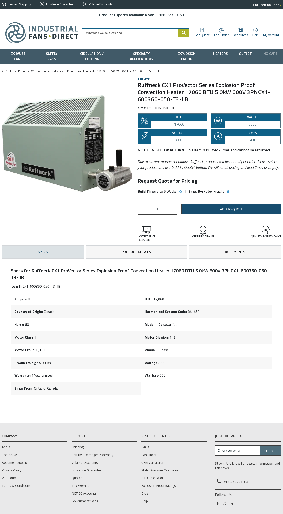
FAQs (145, 447)
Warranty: (22, 375)
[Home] (40, 33)
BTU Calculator (152, 478)
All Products (9, 71)
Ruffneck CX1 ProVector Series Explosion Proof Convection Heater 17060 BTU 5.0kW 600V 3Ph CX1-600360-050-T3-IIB (89, 71)
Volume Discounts (85, 462)
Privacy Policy (11, 470)
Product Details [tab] (136, 251)
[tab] (141, 331)
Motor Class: (24, 337)
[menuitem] (19, 56)
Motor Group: (24, 350)
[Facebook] (218, 503)
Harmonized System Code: (166, 311)
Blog (145, 493)
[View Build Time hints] (180, 192)
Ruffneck (144, 79)
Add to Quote (231, 209)
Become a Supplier (15, 462)
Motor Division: (157, 337)
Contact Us (10, 455)
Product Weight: (27, 362)
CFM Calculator (152, 462)
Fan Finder (149, 455)
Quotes (77, 478)
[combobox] (135, 32)
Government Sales (85, 501)
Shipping (78, 447)
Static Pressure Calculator (160, 470)
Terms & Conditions (16, 485)
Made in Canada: (158, 324)
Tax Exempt (80, 485)
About (6, 447)
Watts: (150, 375)
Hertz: (19, 324)
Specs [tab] (43, 251)
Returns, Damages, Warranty (92, 455)
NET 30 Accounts (84, 493)
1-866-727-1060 (169, 15)
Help (145, 501)
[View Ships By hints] (228, 192)
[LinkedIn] (232, 503)
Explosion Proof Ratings (159, 485)
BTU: (148, 299)
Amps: (19, 299)
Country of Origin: (28, 311)
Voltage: (152, 362)
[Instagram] (225, 503)
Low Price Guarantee (87, 470)
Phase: (150, 350)
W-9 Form (9, 478)
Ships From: (23, 388)
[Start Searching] (183, 32)
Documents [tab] (235, 251)
